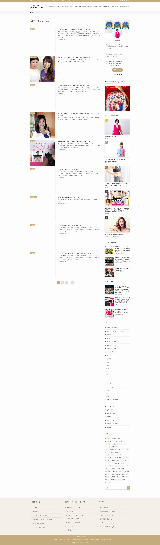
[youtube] (125, 1)
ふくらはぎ (110, 371)
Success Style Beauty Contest (109, 527)
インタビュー (110, 406)
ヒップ (109, 384)
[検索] (129, 1)
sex (119, 438)
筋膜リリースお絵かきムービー (115, 423)
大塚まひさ (114, 471)
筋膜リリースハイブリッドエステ (115, 331)
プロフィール (110, 420)
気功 (127, 474)
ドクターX (125, 457)
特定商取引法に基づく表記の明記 (43, 519)
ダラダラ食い (118, 457)
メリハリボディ (109, 466)
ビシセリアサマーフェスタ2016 (118, 460)
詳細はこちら (117, 70)
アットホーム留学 (122, 444)
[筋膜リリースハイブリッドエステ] (36, 6)
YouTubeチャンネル (106, 523)
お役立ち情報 (71, 526)
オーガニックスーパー (110, 449)
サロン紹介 (70, 511)
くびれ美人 (108, 444)
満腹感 (107, 477)
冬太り (123, 468)
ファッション (110, 387)
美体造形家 (108, 482)
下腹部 (107, 468)
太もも (109, 393)
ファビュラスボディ (112, 348)
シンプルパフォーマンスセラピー (113, 455)
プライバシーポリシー (40, 515)
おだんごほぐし (109, 441)
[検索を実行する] (128, 488)
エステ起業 (114, 446)
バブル (107, 460)
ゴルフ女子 (117, 452)
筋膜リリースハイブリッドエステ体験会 (115, 479)
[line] (122, 1)
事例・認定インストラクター (75, 519)
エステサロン (110, 338)
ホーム (35, 507)
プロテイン (108, 463)
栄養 (123, 474)
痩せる (118, 477)
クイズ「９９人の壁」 (123, 449)
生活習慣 (113, 477)
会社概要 (36, 511)
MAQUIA (114, 438)
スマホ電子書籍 (111, 413)
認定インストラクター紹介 (75, 522)
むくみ (109, 374)
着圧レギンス (125, 477)
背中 (108, 396)
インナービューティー (112, 352)
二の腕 (109, 390)
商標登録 (109, 427)
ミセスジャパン (125, 463)
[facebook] (118, 1)
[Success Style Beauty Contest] (117, 98)
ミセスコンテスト (111, 345)
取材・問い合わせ (38, 523)
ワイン (127, 466)
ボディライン (116, 463)
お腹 (108, 365)
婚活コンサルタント (124, 471)
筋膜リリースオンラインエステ (76, 515)
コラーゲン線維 (109, 452)
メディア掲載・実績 (39, 527)
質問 (108, 362)
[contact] (127, 1)
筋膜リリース (110, 334)
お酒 (116, 441)
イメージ (107, 446)
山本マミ (107, 474)
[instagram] (120, 1)
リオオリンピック (119, 466)
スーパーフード (109, 457)
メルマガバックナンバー (113, 327)
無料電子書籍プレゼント (107, 519)
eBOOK (109, 417)
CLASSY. (107, 438)
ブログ (108, 355)
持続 (113, 474)
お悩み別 (109, 359)
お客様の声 (110, 410)
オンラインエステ (111, 341)
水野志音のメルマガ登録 (107, 511)
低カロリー (113, 468)
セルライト (110, 377)
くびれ (109, 368)
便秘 (119, 468)
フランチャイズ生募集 (112, 400)
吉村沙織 (107, 471)
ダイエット (110, 381)
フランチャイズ (111, 403)
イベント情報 (104, 507)
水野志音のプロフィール (74, 507)
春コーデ (118, 474)
